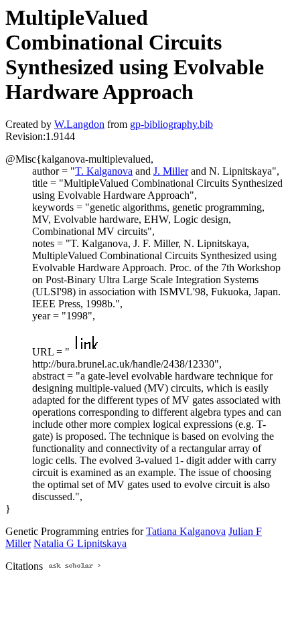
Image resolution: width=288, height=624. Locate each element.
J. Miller (170, 171)
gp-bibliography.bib (171, 124)
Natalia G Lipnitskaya (80, 543)
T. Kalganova (104, 171)
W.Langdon (79, 124)
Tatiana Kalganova (186, 531)
